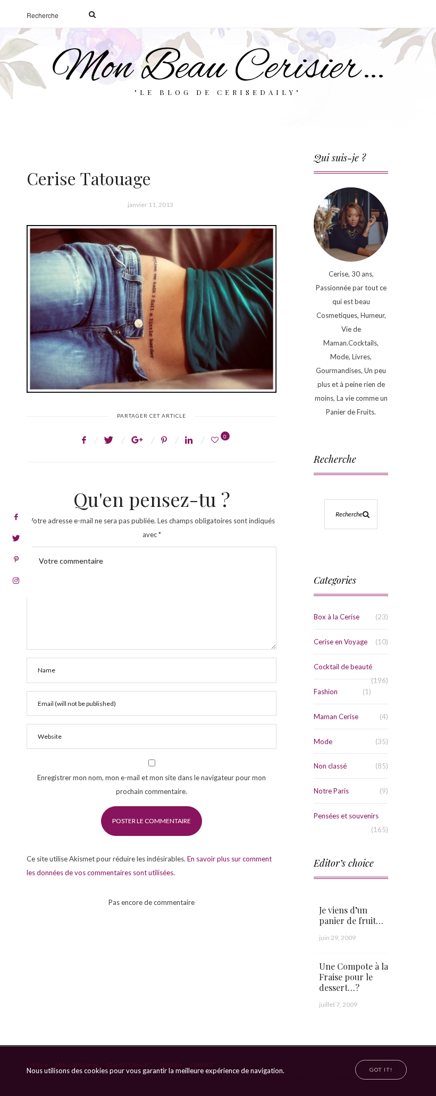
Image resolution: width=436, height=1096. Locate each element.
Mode (323, 741)
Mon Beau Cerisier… (218, 68)
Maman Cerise (336, 716)
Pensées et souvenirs (346, 816)
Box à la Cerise (336, 616)
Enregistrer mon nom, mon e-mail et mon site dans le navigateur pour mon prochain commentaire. (151, 784)
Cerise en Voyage (340, 641)
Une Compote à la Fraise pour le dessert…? (353, 977)
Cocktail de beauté (343, 666)
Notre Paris (331, 791)
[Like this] (216, 439)
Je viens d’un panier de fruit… (351, 915)
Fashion (326, 691)
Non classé (330, 766)
